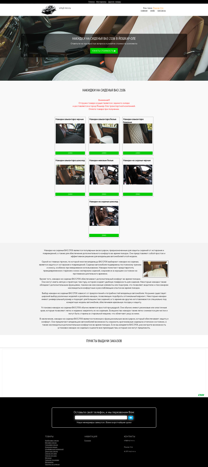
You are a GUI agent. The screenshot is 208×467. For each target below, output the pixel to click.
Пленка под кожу (51, 456)
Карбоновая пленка (52, 440)
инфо (152, 10)
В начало (87, 440)
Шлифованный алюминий (54, 449)
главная (144, 10)
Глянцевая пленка (51, 445)
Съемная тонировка (52, 460)
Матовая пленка (51, 443)
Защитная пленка (51, 451)
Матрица (48, 458)
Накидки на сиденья (52, 464)
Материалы (101, 1)
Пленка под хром (51, 453)
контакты (162, 10)
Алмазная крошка (51, 447)
